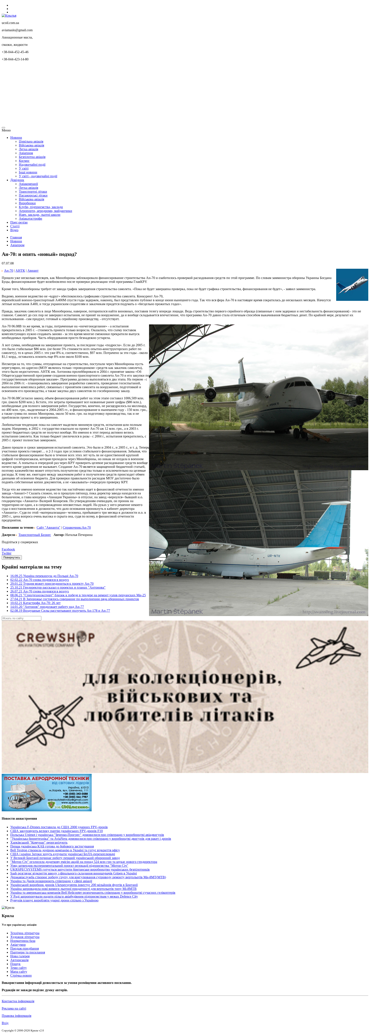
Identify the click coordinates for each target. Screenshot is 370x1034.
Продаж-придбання (24, 948)
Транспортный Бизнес (34, 535)
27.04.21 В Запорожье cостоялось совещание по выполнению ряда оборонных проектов (74, 599)
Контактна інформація (18, 1001)
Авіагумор (18, 944)
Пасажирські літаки (33, 195)
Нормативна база (22, 941)
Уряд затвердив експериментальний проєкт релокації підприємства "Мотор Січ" (69, 865)
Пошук (15, 964)
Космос (24, 161)
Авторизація (19, 960)
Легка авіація (28, 149)
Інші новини (28, 172)
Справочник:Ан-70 (77, 527)
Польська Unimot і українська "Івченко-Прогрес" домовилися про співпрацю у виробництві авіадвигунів (87, 835)
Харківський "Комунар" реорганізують (38, 842)
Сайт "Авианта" (48, 527)
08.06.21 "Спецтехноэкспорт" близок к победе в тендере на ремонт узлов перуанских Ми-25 (78, 595)
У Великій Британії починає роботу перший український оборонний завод (65, 858)
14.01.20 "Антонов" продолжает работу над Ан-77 (47, 607)
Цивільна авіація (31, 141)
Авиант (33, 270)
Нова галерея (20, 956)
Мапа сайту (18, 971)
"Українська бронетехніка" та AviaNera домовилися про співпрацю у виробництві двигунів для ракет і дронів (90, 838)
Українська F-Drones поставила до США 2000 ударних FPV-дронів (59, 827)
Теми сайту (18, 968)
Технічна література (24, 933)
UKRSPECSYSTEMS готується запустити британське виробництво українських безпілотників (80, 869)
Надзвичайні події (32, 164)
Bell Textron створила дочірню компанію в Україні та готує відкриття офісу (65, 850)
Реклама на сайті (14, 1008)
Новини (16, 137)
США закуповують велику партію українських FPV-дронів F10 (56, 831)
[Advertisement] (130, 95)
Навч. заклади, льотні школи (39, 214)
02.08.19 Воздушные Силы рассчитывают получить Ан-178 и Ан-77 (60, 610)
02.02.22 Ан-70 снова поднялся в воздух (39, 580)
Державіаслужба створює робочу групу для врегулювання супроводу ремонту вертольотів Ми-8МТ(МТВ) (88, 877)
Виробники (27, 203)
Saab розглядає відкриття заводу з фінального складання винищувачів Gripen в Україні (73, 873)
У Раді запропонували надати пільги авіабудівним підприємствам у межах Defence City (74, 896)
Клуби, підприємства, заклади (41, 207)
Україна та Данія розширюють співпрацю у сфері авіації (51, 881)
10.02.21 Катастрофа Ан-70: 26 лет (35, 603)
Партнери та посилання (27, 952)
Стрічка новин (21, 975)
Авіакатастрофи (30, 218)
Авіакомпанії (28, 184)
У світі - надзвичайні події (38, 176)
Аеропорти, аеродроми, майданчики (45, 211)
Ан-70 (8, 270)
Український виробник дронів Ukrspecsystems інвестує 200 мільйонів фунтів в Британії (74, 885)
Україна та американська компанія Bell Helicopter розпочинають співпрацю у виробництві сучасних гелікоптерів (92, 892)
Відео (14, 230)
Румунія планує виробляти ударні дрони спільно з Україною (54, 900)
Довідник (17, 180)
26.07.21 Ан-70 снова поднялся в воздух (39, 591)
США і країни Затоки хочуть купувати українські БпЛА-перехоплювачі (62, 854)
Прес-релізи (19, 222)
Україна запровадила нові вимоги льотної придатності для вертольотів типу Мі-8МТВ (73, 889)
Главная (16, 237)
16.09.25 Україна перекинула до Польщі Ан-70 (44, 576)
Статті (14, 226)
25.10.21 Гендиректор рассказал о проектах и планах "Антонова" (58, 587)
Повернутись (11, 557)
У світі (23, 168)
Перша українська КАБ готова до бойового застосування (52, 846)
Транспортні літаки (33, 191)
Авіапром (26, 153)
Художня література (24, 937)
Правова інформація (16, 1016)
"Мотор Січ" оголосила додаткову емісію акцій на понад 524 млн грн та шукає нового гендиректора (83, 862)
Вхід (5, 1023)
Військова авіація (31, 145)
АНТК (20, 270)
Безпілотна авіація (32, 157)
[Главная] (9, 15)
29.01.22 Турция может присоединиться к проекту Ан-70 (52, 583)
